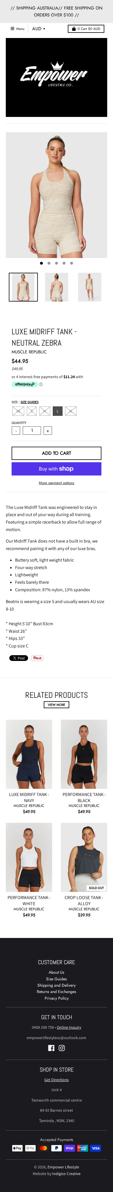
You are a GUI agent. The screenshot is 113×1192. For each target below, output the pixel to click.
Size (25, 402)
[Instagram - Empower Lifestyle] (61, 1048)
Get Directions (56, 1079)
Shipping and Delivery (56, 985)
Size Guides (30, 402)
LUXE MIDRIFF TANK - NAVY (29, 797)
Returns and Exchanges (56, 991)
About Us (56, 972)
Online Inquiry (69, 1027)
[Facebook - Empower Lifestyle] (51, 1048)
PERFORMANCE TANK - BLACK (84, 797)
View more (56, 704)
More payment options (56, 483)
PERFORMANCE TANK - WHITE (29, 901)
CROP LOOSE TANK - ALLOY (84, 901)
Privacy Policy (57, 998)
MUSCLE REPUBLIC (29, 352)
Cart (89, 28)
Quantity (19, 422)
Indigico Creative (66, 1173)
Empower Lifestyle (63, 1167)
